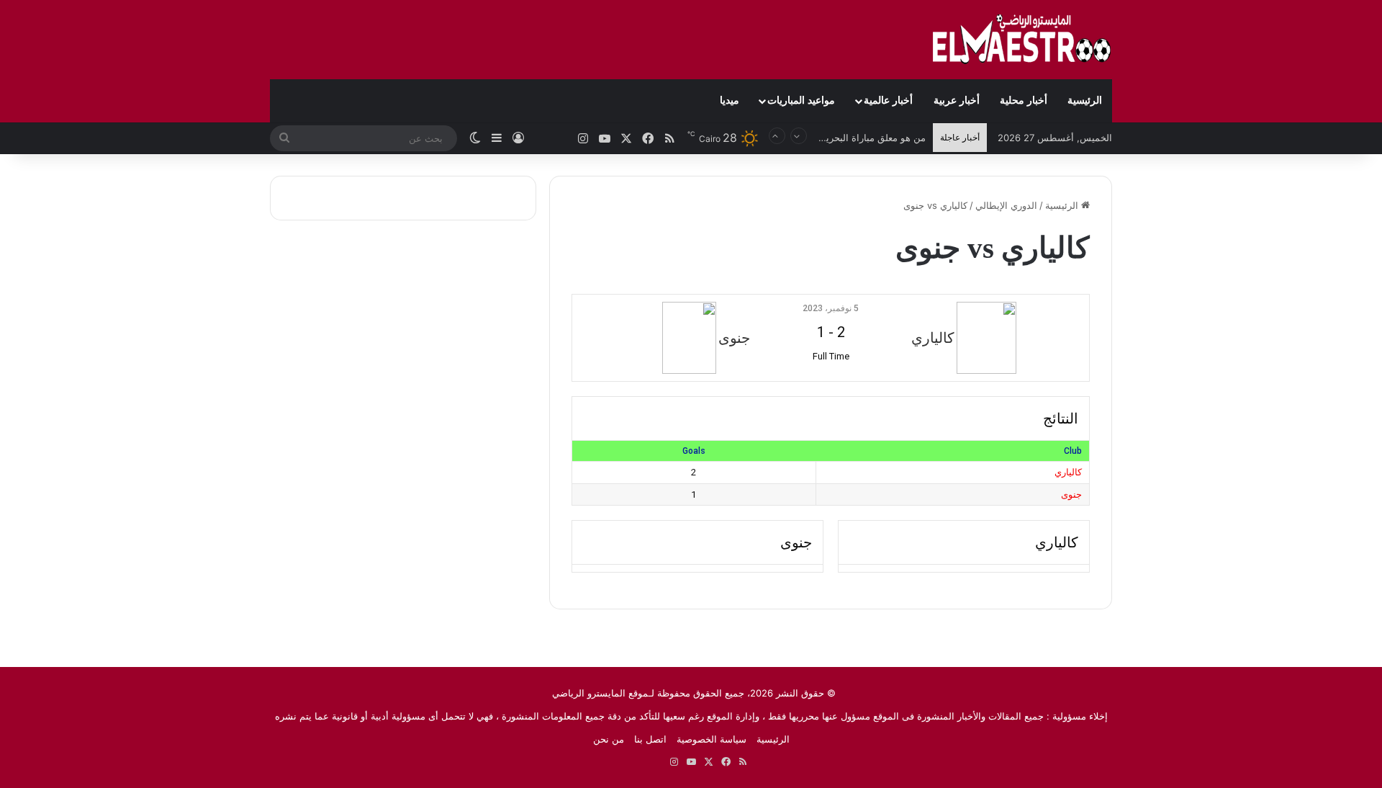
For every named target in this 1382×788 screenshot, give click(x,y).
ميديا (729, 100)
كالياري (1068, 472)
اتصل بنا (650, 739)
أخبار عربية (957, 100)
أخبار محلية (1023, 100)
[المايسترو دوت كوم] (1022, 39)
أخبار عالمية (888, 100)
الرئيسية (1084, 100)
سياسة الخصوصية (711, 739)
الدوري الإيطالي (1006, 205)
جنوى (1071, 494)
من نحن (608, 739)
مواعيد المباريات (801, 100)
